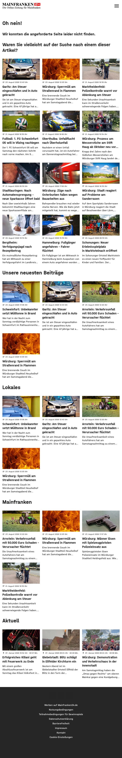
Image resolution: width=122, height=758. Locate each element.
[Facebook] (52, 695)
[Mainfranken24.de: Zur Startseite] (21, 6)
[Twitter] (61, 695)
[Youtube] (69, 695)
